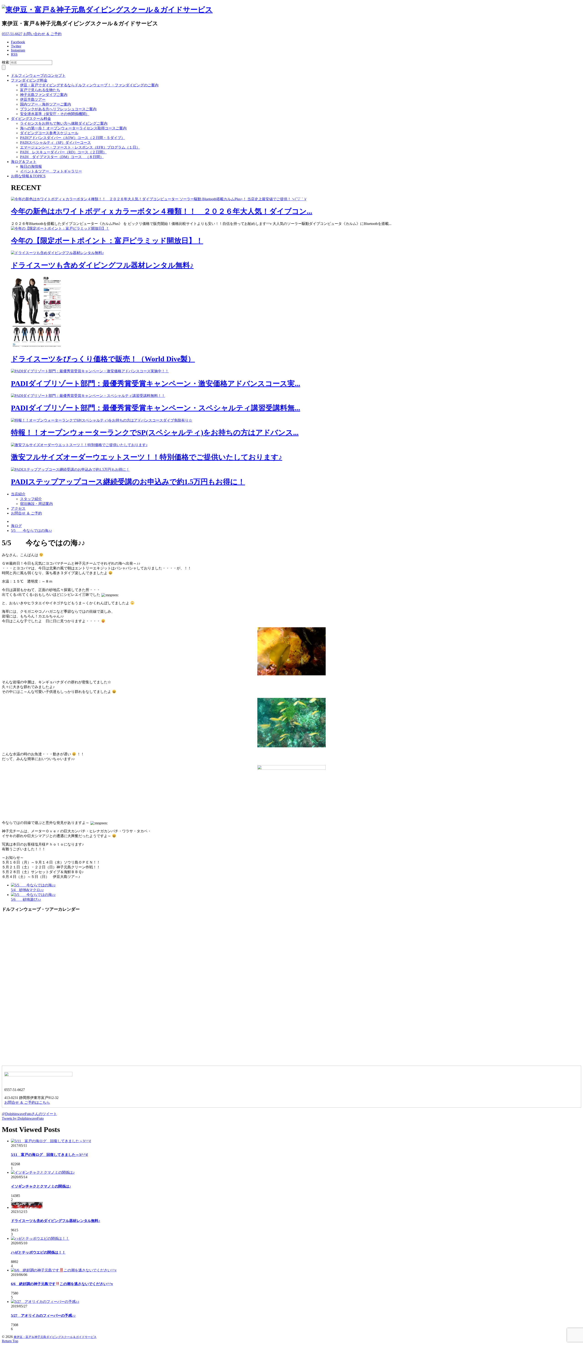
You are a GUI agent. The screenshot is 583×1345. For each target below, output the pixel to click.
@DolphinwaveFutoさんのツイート (29, 1114)
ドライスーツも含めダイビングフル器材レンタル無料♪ (102, 265)
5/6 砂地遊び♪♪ (26, 899)
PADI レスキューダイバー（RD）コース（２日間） (63, 152)
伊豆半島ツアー (33, 99)
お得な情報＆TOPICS (28, 176)
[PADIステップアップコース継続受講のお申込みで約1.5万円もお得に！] (70, 469)
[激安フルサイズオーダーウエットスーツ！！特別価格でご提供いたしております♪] (79, 445)
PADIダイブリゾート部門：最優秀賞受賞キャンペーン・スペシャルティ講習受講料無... (155, 408)
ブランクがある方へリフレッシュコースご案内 (58, 109)
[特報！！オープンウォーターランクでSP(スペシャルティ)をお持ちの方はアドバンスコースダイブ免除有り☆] (101, 420)
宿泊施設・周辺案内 (36, 504)
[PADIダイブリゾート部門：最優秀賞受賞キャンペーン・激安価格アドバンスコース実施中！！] (90, 371)
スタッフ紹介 (31, 499)
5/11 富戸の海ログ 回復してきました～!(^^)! (49, 1155)
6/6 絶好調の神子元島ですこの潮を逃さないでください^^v (62, 1284)
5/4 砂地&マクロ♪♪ (27, 890)
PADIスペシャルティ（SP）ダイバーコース (55, 142)
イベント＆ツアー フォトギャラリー (51, 171)
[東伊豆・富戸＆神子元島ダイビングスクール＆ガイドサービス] (107, 9)
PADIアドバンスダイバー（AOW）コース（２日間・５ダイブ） (72, 138)
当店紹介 (18, 494)
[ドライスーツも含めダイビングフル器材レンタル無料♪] (57, 253)
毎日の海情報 (31, 166)
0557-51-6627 (12, 34)
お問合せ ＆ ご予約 (26, 513)
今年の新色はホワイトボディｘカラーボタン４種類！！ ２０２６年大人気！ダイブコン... (161, 211)
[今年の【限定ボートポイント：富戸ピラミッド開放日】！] (60, 228)
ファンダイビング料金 (29, 80)
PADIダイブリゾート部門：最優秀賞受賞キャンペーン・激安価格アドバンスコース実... (155, 383)
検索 (5, 62)
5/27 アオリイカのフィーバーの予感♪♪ (43, 1315)
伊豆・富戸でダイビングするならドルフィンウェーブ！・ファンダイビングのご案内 (89, 85)
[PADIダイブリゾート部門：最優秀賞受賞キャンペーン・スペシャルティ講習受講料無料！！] (88, 396)
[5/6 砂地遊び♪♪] (33, 895)
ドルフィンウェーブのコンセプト (38, 75)
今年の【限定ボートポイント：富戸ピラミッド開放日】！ (107, 241)
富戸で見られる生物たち (40, 90)
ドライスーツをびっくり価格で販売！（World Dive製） (103, 359)
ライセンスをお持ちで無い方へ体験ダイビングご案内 (63, 123)
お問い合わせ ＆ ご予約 (42, 34)
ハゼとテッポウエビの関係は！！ (38, 1252)
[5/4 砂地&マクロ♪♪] (33, 885)
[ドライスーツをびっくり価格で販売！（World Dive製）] (38, 347)
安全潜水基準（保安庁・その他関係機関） (54, 114)
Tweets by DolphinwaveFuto (23, 1118)
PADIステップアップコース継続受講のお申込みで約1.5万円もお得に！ (128, 482)
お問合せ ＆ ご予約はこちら (27, 1102)
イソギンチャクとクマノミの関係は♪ (41, 1186)
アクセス (18, 508)
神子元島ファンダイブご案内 (43, 95)
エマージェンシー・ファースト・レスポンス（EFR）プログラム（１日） (80, 147)
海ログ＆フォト (23, 162)
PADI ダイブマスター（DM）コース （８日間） (62, 157)
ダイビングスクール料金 (31, 119)
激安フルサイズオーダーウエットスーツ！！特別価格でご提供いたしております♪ (146, 457)
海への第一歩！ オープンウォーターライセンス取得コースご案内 (73, 128)
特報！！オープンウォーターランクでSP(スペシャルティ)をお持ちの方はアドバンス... (155, 432)
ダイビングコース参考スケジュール (49, 133)
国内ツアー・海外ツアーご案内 (45, 104)
